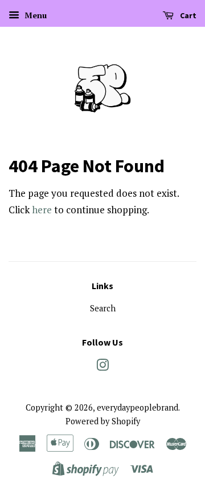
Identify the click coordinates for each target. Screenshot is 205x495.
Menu (34, 15)
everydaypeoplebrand (137, 407)
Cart (187, 15)
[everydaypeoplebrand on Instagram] (102, 367)
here (42, 209)
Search (103, 308)
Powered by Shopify (102, 421)
